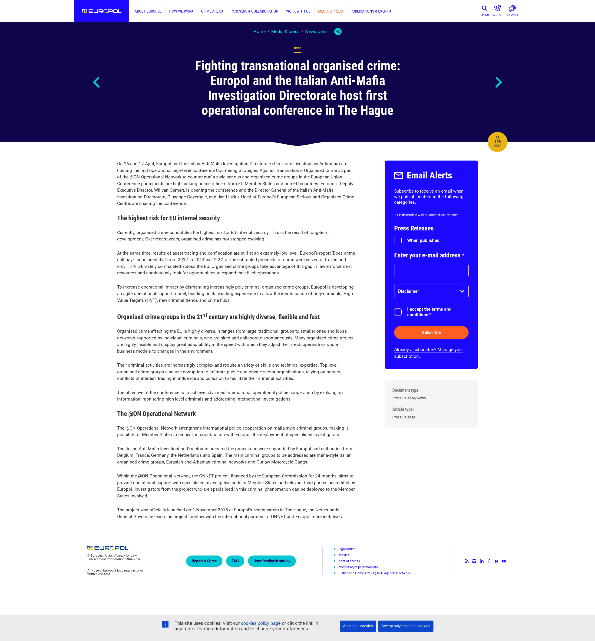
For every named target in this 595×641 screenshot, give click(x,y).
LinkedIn (481, 561)
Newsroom (316, 31)
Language (512, 14)
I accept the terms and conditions (429, 311)
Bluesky (496, 561)
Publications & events (370, 11)
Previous (96, 82)
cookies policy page (261, 623)
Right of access (349, 561)
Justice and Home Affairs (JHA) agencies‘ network (374, 573)
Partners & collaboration (254, 11)
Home (260, 31)
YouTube (504, 561)
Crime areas (212, 11)
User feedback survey (272, 561)
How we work (181, 11)
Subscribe (431, 332)
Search (484, 14)
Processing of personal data (358, 567)
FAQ (235, 561)
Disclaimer (408, 291)
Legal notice (346, 549)
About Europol (148, 11)
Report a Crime (204, 561)
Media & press (330, 11)
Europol (101, 11)
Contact (498, 14)
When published (423, 240)
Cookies (343, 555)
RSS (466, 561)
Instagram (474, 561)
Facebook (489, 561)
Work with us (298, 11)
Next (498, 82)
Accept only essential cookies (405, 626)
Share (338, 31)
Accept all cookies (358, 626)
